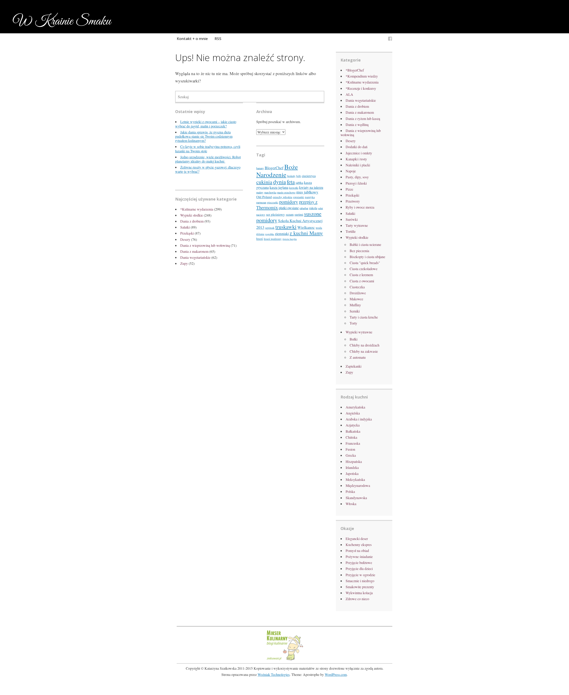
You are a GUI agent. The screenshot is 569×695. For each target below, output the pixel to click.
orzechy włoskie (282, 197)
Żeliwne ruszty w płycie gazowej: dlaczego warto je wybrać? (207, 169)
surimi (299, 214)
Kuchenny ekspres (359, 544)
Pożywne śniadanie (359, 556)
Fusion (350, 449)
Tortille (351, 231)
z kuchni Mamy (306, 233)
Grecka (351, 455)
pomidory (288, 201)
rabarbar (304, 208)
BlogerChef (274, 167)
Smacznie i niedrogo (360, 580)
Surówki (352, 219)
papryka (310, 197)
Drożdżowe (358, 293)
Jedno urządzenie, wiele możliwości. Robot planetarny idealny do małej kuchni (208, 159)
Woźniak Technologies (274, 674)
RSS (217, 38)
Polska (350, 491)
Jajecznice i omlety (359, 153)
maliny (259, 192)
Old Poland (264, 197)
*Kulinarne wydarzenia (196, 209)
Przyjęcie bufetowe (359, 562)
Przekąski (187, 233)
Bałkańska (353, 431)
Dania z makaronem (194, 251)
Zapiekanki (353, 366)
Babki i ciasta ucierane (365, 244)
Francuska (353, 443)
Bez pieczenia (359, 250)
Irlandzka (352, 467)
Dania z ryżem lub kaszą (363, 118)
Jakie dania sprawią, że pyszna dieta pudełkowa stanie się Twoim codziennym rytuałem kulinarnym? (203, 136)
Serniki (355, 311)
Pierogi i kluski (356, 183)
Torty (353, 323)
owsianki (298, 197)
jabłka (299, 183)
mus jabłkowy (307, 192)
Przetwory (353, 201)
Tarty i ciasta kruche (364, 317)
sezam (290, 214)
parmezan (261, 202)
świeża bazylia (289, 239)
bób (298, 176)
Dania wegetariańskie (195, 257)
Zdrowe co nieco (357, 598)
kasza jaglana (279, 187)
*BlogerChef (355, 70)
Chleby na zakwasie (364, 351)
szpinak (269, 228)
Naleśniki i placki (358, 165)
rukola (313, 208)
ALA (349, 94)
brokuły (291, 176)
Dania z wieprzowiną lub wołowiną (205, 245)
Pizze (349, 189)
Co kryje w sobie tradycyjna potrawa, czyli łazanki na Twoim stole (207, 148)
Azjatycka (353, 425)
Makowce (356, 299)
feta (291, 181)
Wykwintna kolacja (359, 592)
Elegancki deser (357, 538)
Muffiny (355, 305)
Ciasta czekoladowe (363, 268)
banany (260, 168)
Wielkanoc (306, 227)
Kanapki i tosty (356, 159)
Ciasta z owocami (362, 281)
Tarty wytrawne (357, 225)
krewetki (293, 187)
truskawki (286, 226)
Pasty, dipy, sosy (357, 177)
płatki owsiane (289, 207)
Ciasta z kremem (361, 274)
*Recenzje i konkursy (361, 88)
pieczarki (272, 202)
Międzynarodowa (358, 485)
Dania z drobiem (192, 221)
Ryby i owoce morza (360, 207)
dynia (279, 181)
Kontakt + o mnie (192, 38)
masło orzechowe (286, 192)
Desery (185, 239)
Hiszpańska (354, 461)
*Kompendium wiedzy (362, 76)
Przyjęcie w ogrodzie (360, 574)
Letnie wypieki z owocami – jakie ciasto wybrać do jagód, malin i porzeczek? (205, 123)
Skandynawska (356, 497)
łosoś (259, 239)
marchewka (270, 192)
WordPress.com (336, 674)
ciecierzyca (309, 176)
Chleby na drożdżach (364, 345)
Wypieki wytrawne (359, 332)
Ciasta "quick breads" (365, 262)
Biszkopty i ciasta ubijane (367, 256)
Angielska (353, 413)
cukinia (264, 181)
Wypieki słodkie (191, 215)
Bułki (353, 339)
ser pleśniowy (275, 214)
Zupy (184, 263)
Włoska (351, 503)
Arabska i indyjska (359, 419)
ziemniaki (282, 233)
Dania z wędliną (357, 124)
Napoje (351, 171)
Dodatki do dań (356, 146)
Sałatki (185, 227)
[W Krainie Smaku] (390, 39)
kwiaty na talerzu (311, 187)
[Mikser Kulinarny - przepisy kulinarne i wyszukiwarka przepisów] (284, 660)
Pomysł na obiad (357, 550)
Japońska (352, 473)
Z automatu (358, 357)
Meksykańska (355, 479)
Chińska (351, 437)
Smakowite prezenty (360, 586)
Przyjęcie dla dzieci (359, 568)
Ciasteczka (357, 287)
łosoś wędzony (273, 239)
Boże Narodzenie (277, 170)
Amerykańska (355, 407)
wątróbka (269, 234)
